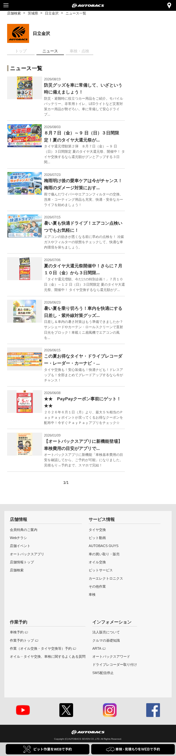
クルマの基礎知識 (106, 640)
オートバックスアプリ (27, 554)
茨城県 (33, 13)
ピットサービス (101, 570)
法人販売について (106, 632)
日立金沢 (52, 13)
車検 (92, 594)
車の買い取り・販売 (104, 554)
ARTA (96, 648)
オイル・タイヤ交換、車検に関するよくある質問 (47, 656)
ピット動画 (97, 538)
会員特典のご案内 (23, 530)
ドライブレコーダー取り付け (114, 664)
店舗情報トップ (22, 562)
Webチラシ (18, 538)
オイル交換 (97, 562)
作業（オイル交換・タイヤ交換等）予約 (41, 648)
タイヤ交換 (97, 530)
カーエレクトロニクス (106, 578)
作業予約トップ (22, 640)
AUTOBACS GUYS (103, 546)
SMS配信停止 (103, 673)
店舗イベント (20, 546)
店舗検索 (14, 13)
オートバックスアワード (111, 656)
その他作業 (97, 586)
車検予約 (17, 632)
